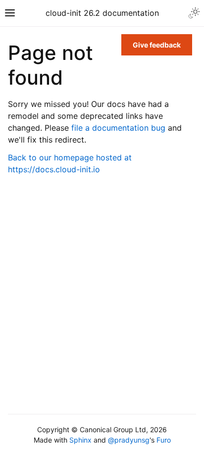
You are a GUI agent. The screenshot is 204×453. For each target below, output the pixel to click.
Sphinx (80, 440)
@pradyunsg (129, 440)
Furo (163, 440)
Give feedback (157, 45)
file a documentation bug (118, 128)
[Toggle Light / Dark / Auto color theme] (194, 13)
